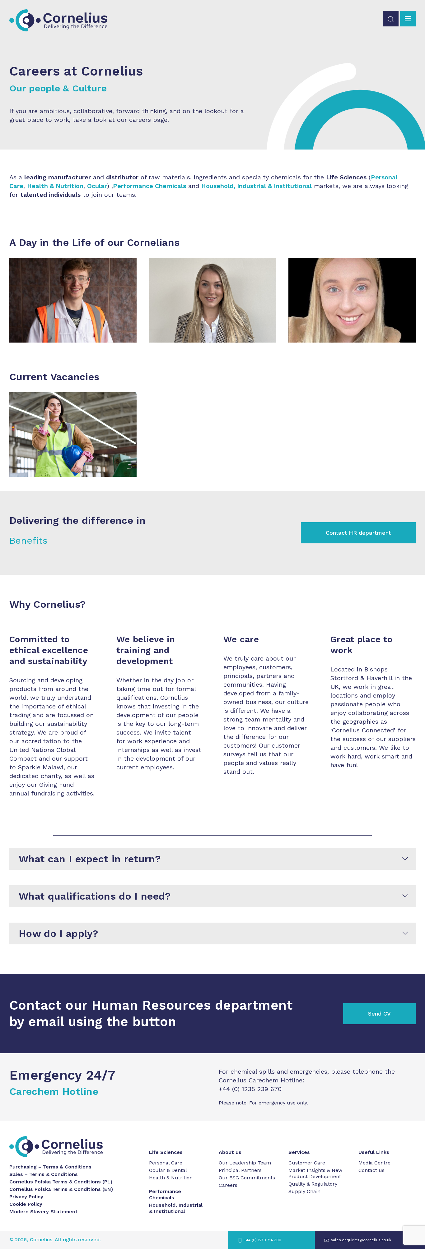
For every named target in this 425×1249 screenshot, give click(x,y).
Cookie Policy (25, 1204)
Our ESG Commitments (247, 1178)
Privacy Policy (26, 1197)
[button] (391, 18)
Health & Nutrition (171, 1178)
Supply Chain (304, 1191)
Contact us (371, 1170)
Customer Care (306, 1163)
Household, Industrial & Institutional (256, 186)
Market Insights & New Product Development (315, 1173)
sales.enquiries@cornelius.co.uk (361, 1240)
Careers (228, 1185)
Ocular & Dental (168, 1170)
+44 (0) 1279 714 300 (262, 1240)
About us (230, 1152)
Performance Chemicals (165, 1194)
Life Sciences (166, 1152)
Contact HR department (358, 532)
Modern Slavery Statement (43, 1211)
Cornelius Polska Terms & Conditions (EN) (61, 1189)
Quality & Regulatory (312, 1184)
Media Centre (374, 1163)
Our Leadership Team (245, 1163)
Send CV (379, 1013)
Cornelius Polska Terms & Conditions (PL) (60, 1182)
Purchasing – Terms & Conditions (50, 1167)
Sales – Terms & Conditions (43, 1174)
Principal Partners (240, 1170)
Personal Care (165, 1163)
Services (299, 1152)
